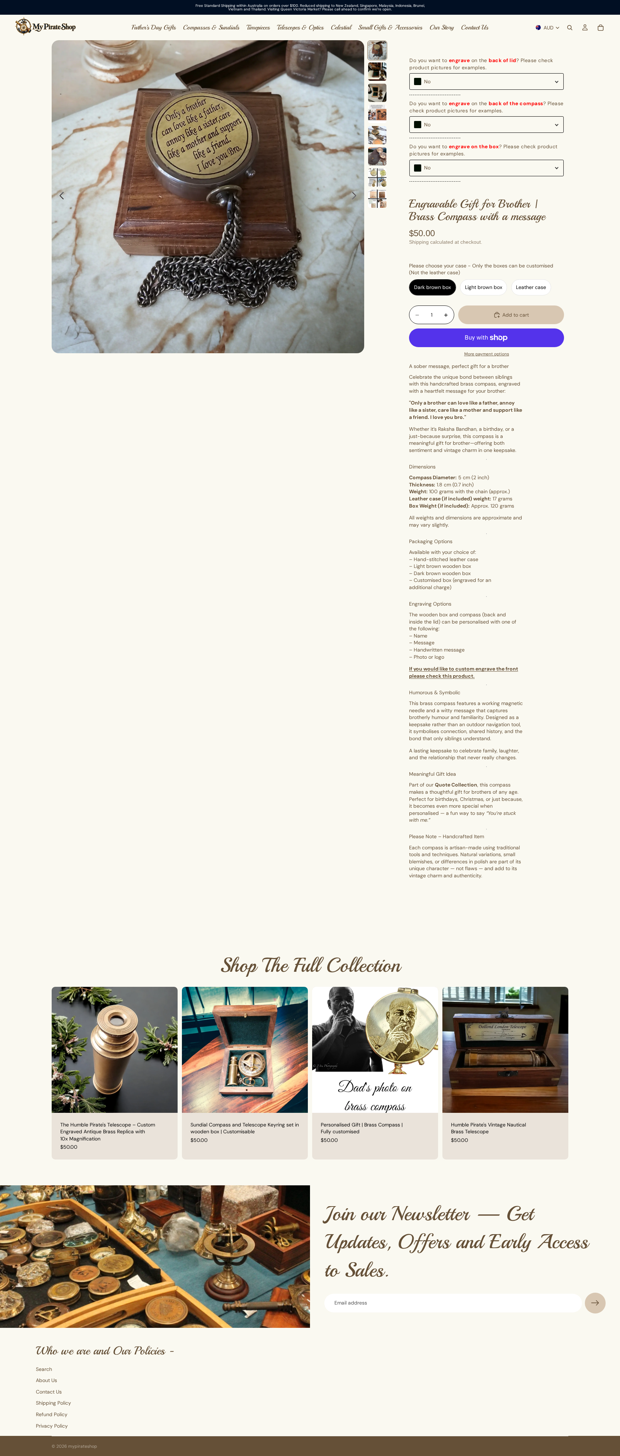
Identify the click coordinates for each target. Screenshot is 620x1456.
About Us (46, 1380)
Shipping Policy (53, 1403)
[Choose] (427, 1101)
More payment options (486, 354)
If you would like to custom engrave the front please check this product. (463, 672)
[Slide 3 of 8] (377, 93)
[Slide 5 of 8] (377, 135)
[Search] (570, 28)
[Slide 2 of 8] (377, 71)
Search (44, 1369)
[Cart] (601, 28)
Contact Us (49, 1392)
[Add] (166, 1101)
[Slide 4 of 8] (377, 114)
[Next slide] (356, 197)
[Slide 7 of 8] (377, 177)
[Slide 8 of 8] (377, 199)
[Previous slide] (60, 197)
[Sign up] (595, 1303)
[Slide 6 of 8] (377, 156)
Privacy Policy (52, 1426)
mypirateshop (82, 1446)
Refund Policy (51, 1414)
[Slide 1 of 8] (377, 50)
